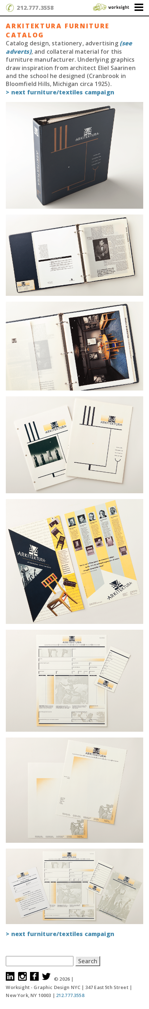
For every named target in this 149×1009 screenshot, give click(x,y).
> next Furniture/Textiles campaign (60, 92)
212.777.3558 (35, 8)
